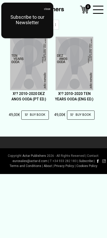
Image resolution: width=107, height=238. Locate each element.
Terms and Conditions (25, 166)
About (48, 166)
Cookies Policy (86, 166)
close (47, 9)
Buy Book (37, 115)
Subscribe (86, 161)
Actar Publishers (34, 156)
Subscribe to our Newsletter (27, 19)
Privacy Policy (64, 166)
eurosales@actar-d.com (30, 161)
